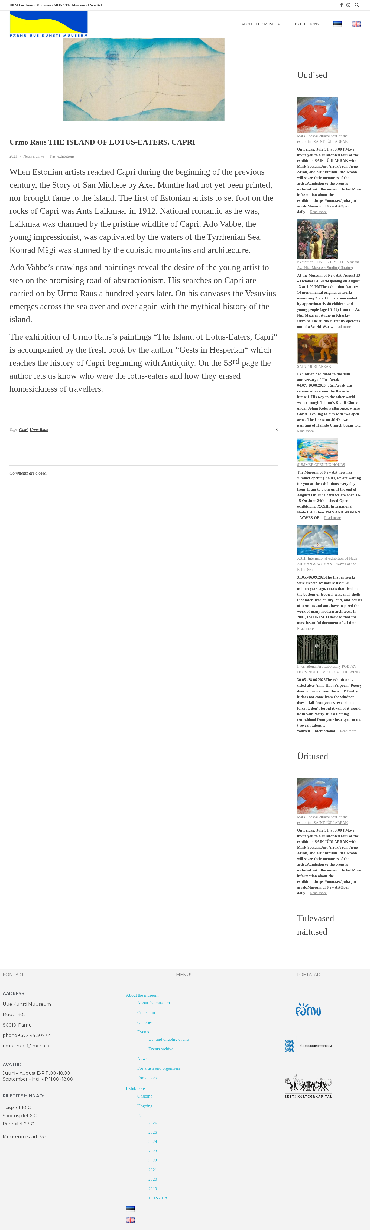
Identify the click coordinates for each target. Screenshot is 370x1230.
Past (140, 1115)
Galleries (144, 1022)
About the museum (142, 995)
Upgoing (144, 1106)
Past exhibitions (62, 156)
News (142, 1058)
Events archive (160, 1049)
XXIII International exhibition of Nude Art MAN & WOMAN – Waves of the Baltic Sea (327, 564)
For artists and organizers (158, 1068)
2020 (152, 1179)
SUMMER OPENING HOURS (321, 465)
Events (143, 1032)
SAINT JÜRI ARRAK (314, 367)
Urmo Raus (39, 430)
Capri (23, 430)
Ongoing (144, 1096)
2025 (152, 1132)
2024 (152, 1141)
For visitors (147, 1077)
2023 (152, 1151)
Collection (146, 1012)
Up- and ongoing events (168, 1039)
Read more (318, 212)
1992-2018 (157, 1198)
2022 (152, 1160)
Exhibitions (135, 1088)
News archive (33, 156)
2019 (152, 1189)
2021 (13, 156)
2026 (152, 1123)
